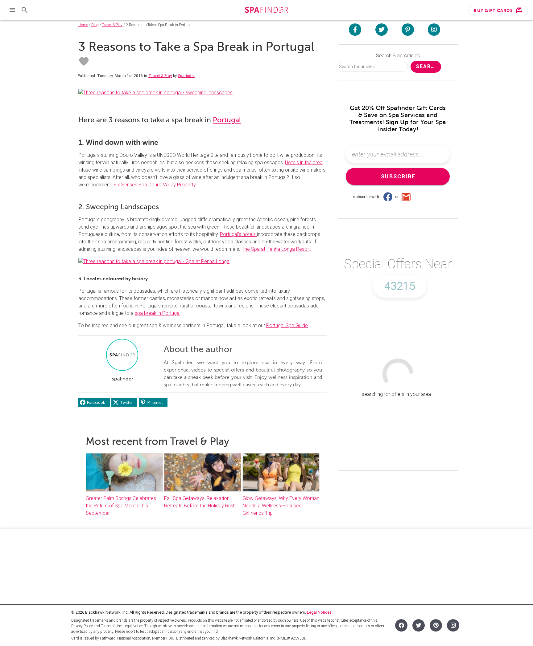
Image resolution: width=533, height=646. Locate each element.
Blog (95, 25)
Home (83, 25)
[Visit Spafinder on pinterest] (408, 29)
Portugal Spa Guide (287, 325)
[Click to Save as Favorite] (83, 61)
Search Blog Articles (398, 56)
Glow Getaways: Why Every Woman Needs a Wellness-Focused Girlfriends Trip (280, 505)
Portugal (227, 120)
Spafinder (186, 76)
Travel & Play (112, 25)
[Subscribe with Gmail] (406, 197)
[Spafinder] (266, 10)
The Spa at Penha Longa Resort (276, 249)
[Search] (24, 9)
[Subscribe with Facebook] (388, 197)
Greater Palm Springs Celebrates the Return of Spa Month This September (121, 505)
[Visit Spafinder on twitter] (381, 29)
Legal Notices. (320, 612)
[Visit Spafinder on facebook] (355, 29)
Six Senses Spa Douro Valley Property (155, 185)
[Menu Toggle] (12, 9)
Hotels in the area (304, 162)
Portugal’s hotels (238, 234)
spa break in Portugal (157, 313)
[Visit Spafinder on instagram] (434, 29)
